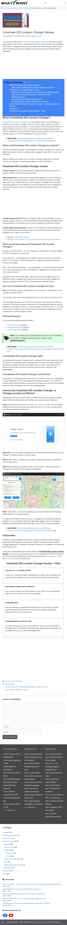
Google (8, 856)
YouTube (9, 558)
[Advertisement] (33, 67)
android (7, 844)
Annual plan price (13, 325)
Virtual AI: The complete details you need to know (26, 687)
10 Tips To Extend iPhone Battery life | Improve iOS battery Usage (31, 530)
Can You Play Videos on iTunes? (17, 690)
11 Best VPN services (21, 237)
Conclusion (13, 109)
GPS (59, 122)
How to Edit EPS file (52, 785)
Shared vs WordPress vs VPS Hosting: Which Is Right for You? (24, 898)
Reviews (12, 684)
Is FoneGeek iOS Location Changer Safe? (27, 99)
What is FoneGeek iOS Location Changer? (25, 85)
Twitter (59, 556)
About (34, 922)
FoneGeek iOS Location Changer (35, 42)
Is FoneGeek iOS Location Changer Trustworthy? (30, 101)
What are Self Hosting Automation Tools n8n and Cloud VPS (24, 894)
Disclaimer (57, 922)
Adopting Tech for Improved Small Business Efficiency (21, 889)
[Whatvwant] (15, 3)
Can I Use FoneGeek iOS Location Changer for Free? (31, 94)
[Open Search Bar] (64, 2)
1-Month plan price (14, 330)
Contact (39, 922)
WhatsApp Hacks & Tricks (13, 865)
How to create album (32, 773)
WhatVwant (3, 8)
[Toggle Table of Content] (24, 82)
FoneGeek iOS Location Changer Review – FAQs (27, 111)
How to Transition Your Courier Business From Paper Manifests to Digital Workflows (32, 884)
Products (6, 871)
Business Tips (9, 847)
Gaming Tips (7, 838)
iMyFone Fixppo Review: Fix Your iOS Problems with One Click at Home (33, 239)
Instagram (55, 152)
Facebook (51, 556)
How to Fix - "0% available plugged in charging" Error (52, 767)
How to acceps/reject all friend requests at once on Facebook (33, 757)
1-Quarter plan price (14, 327)
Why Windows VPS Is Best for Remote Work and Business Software (26, 903)
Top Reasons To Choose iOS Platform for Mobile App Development (32, 141)
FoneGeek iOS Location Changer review (24, 90)
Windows (7, 868)
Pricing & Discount (18, 97)
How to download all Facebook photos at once (32, 767)
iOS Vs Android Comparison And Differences (34, 528)
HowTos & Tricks (12, 8)
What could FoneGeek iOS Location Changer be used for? (33, 87)
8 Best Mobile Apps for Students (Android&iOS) (35, 138)
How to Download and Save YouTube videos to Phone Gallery (54, 757)
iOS (6, 684)
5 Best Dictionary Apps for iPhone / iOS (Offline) (36, 347)
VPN (34, 228)
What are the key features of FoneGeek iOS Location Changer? (35, 92)
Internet (7, 850)
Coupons (6, 832)
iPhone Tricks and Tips (25, 8)
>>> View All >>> (9, 810)
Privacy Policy (48, 922)
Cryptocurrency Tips (10, 835)
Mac (5, 862)
